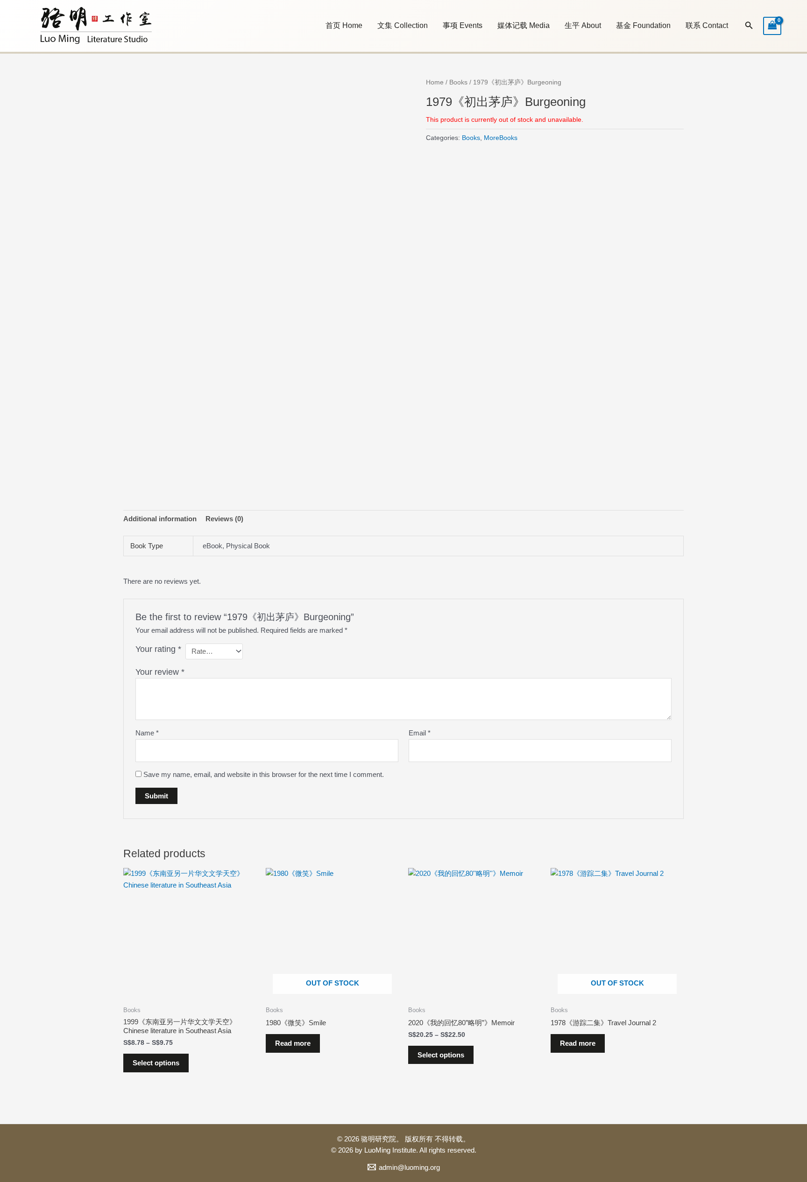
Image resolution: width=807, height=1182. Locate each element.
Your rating (158, 649)
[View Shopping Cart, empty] (772, 26)
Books (458, 82)
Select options (156, 1063)
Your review (159, 672)
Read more (293, 1043)
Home (435, 82)
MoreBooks (500, 137)
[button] (402, 25)
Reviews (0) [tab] (224, 519)
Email (420, 733)
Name (147, 733)
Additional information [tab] (160, 519)
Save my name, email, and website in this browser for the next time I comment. (263, 774)
